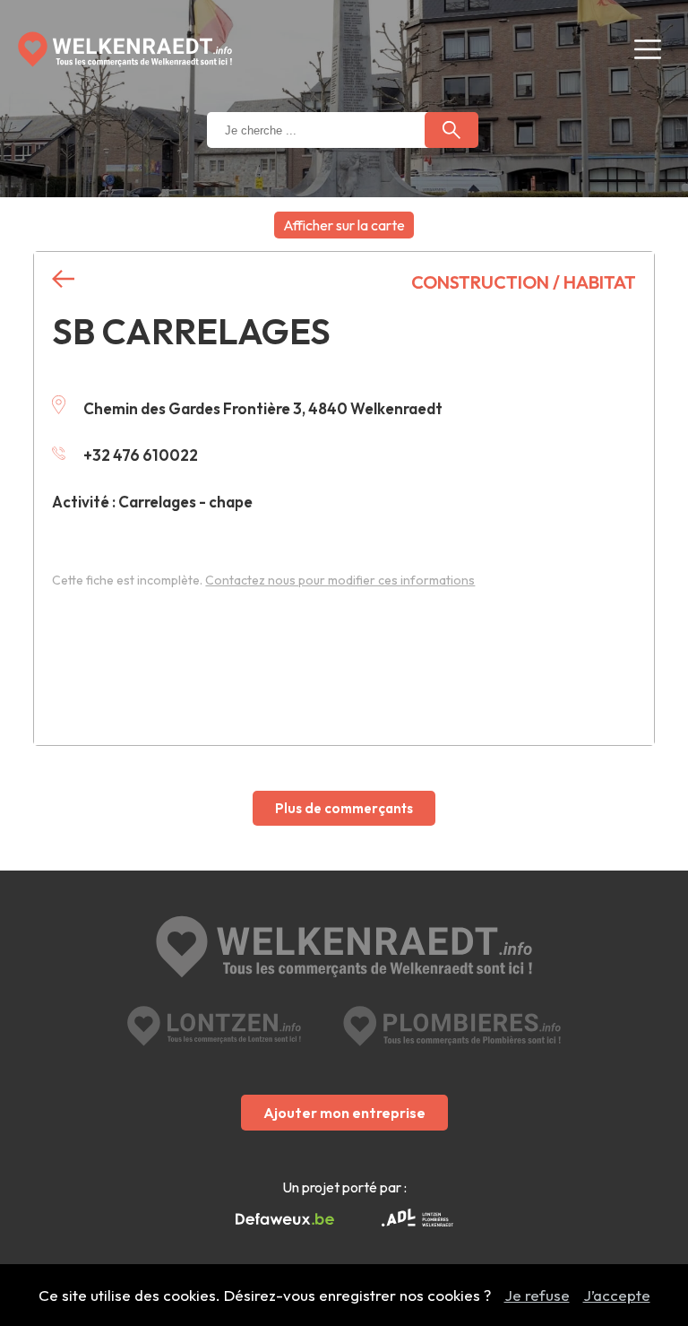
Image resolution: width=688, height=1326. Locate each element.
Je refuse (537, 1295)
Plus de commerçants (344, 808)
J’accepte (616, 1295)
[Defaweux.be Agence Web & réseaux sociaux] (285, 1219)
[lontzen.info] (214, 1026)
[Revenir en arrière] (63, 279)
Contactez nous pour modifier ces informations (340, 580)
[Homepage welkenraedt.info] (125, 49)
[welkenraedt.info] (344, 948)
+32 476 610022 (140, 455)
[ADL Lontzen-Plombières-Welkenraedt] (417, 1219)
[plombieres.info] (452, 1026)
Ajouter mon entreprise (344, 1113)
